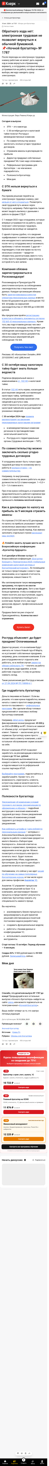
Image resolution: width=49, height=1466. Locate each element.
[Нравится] (7, 84)
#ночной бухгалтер (10, 1028)
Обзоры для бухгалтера (26, 23)
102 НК (14, 389)
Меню (33, 1463)
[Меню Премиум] (19, 4)
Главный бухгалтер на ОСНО (16, 1099)
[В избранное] (10, 84)
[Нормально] (33, 1024)
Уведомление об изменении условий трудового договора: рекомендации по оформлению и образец (21, 805)
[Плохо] (40, 1024)
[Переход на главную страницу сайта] (9, 4)
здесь (11, 1002)
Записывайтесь (18, 956)
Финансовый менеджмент (15, 1124)
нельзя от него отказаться (15, 202)
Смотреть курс (23, 1087)
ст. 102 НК (23, 381)
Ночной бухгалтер (28, 1005)
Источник (6, 1032)
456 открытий (25, 1041)
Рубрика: (6, 1036)
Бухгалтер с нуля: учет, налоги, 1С (18, 1075)
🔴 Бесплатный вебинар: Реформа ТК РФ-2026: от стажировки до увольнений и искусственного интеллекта (24, 11)
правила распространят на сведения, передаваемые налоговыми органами (21, 419)
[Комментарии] (3, 84)
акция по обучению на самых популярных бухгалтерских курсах (23, 874)
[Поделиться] (14, 84)
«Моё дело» (18, 720)
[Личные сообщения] (38, 4)
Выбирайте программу (13, 774)
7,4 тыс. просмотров (10, 1041)
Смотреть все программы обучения (23, 1147)
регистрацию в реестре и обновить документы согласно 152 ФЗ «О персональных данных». (23, 318)
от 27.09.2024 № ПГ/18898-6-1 (17, 683)
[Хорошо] (26, 1024)
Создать (24, 1463)
